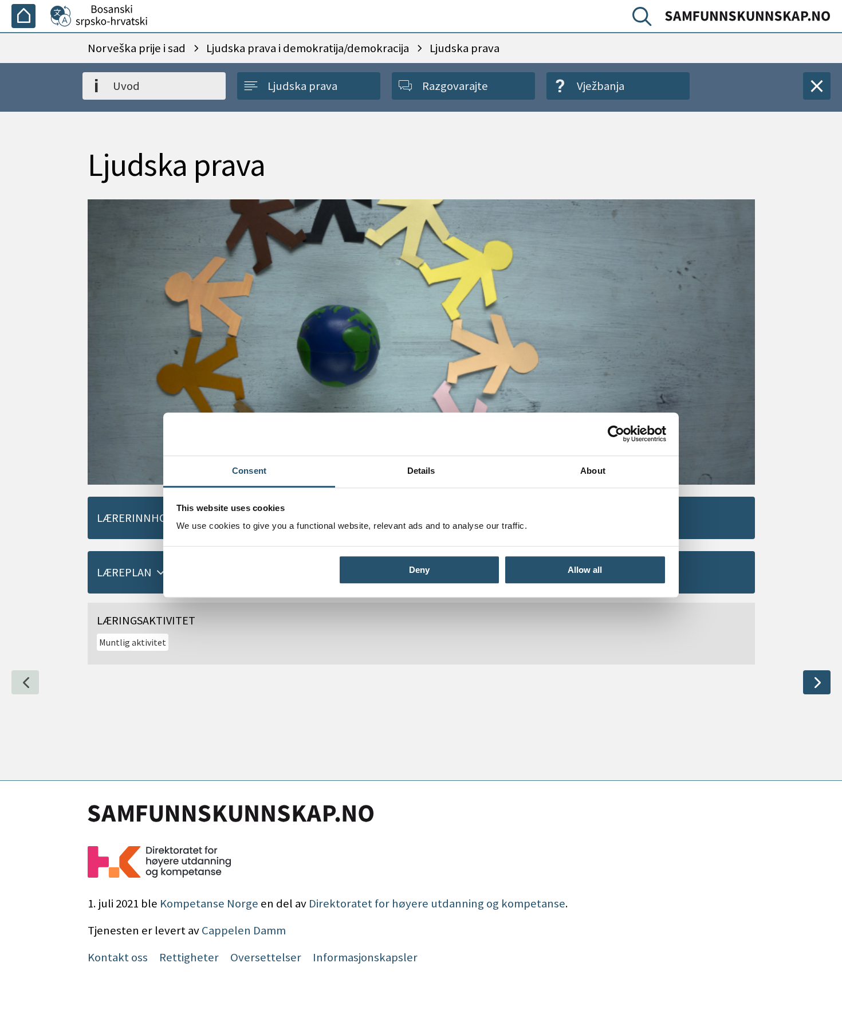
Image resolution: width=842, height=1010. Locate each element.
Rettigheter (189, 957)
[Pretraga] (644, 19)
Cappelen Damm (244, 930)
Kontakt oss (118, 957)
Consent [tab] (249, 470)
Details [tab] (421, 470)
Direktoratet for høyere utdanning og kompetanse (437, 903)
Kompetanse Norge (209, 903)
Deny (419, 570)
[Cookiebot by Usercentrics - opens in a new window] (616, 433)
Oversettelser (265, 957)
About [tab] (592, 470)
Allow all (585, 570)
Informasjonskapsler (365, 957)
